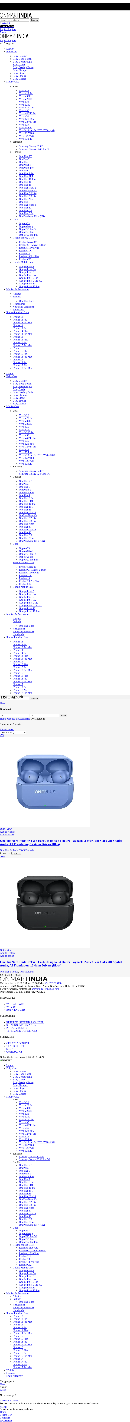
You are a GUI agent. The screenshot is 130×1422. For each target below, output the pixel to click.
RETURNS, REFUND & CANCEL (25, 1022)
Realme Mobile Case (23, 237)
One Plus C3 (25, 210)
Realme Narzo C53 (28, 242)
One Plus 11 (25, 184)
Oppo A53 (24, 223)
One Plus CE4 (26, 213)
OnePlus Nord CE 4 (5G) (32, 216)
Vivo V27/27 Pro (27, 121)
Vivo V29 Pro (26, 93)
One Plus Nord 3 (27, 204)
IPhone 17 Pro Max (22, 368)
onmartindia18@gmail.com (45, 989)
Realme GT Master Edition (32, 245)
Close (3, 703)
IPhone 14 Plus (20, 331)
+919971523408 (53, 983)
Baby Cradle (19, 64)
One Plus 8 (24, 162)
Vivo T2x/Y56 (26, 119)
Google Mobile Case (23, 262)
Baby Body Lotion (22, 58)
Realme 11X (25, 250)
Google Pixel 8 (26, 266)
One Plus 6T (25, 202)
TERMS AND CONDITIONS (22, 1030)
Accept (3, 1406)
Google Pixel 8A (27, 269)
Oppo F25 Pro (26, 232)
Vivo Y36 (24, 116)
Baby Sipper (19, 73)
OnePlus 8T (25, 165)
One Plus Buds (26, 301)
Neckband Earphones (23, 306)
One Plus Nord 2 (27, 187)
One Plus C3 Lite (27, 196)
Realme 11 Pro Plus (29, 247)
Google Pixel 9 (26, 272)
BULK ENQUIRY (16, 1009)
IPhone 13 (18, 316)
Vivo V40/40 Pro (27, 113)
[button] (7, 834)
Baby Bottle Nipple (22, 61)
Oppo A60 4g (26, 226)
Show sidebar (7, 729)
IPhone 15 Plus (20, 339)
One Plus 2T (25, 156)
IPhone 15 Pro (20, 342)
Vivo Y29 (24, 124)
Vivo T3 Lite (25, 127)
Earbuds (17, 296)
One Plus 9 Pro (26, 173)
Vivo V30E (25, 96)
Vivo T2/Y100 (26, 133)
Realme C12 (25, 259)
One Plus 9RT (26, 176)
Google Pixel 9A (27, 275)
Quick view (6, 828)
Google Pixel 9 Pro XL (30, 280)
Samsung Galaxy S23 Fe (31, 146)
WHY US (11, 1007)
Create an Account (9, 1400)
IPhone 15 (18, 336)
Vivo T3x (24, 102)
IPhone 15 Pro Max (22, 345)
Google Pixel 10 (27, 283)
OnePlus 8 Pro (26, 167)
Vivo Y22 (24, 90)
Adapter (17, 293)
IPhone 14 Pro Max (22, 334)
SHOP (9, 1049)
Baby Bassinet (20, 56)
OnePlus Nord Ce (28, 190)
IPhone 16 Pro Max (22, 356)
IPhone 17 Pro (20, 362)
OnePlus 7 (24, 159)
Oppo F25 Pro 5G (28, 229)
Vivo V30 (24, 110)
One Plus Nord (26, 199)
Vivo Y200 (24, 104)
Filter (63, 715)
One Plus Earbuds (9, 850)
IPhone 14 (18, 325)
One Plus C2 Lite (27, 193)
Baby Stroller (19, 76)
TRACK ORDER (15, 1046)
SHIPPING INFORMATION (21, 1025)
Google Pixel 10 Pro (29, 286)
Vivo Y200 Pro (26, 107)
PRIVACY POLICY (16, 1028)
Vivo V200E (25, 99)
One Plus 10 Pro (27, 179)
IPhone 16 (18, 348)
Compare (11, 1373)
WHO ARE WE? (15, 1004)
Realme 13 (24, 253)
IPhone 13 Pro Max (22, 322)
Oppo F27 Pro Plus (28, 234)
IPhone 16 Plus (20, 351)
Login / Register (14, 1376)
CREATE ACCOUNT (17, 1043)
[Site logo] (16, 17)
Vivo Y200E (25, 139)
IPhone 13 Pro (20, 319)
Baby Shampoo (20, 70)
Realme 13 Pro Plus (29, 256)
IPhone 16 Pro (20, 353)
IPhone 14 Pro (20, 328)
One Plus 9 (24, 170)
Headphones (19, 303)
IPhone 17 (18, 359)
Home (3, 718)
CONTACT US (14, 1051)
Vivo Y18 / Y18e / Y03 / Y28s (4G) (37, 130)
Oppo (15, 219)
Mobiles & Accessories (18, 718)
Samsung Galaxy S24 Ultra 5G (34, 149)
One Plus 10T (26, 182)
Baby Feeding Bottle (23, 67)
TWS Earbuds (26, 850)
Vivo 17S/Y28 (26, 136)
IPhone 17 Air (20, 365)
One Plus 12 (25, 207)
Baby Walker (19, 78)
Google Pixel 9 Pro (28, 278)
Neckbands (18, 309)
